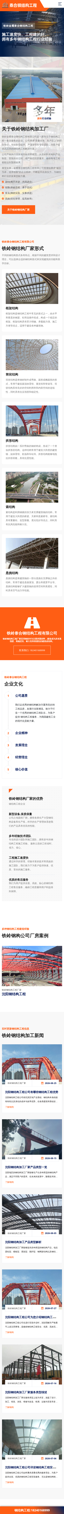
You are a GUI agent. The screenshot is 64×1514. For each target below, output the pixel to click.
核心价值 (21, 769)
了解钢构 (9, 1107)
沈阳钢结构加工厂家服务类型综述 (26, 1392)
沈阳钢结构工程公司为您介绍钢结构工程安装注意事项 (31, 1319)
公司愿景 (21, 695)
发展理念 (21, 745)
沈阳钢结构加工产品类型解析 (23, 1242)
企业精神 (21, 733)
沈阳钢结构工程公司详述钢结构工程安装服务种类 (31, 1469)
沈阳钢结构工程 (14, 993)
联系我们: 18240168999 (32, 650)
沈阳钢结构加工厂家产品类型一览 (26, 1167)
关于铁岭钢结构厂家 (18, 209)
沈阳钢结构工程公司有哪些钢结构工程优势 (31, 1092)
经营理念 (21, 757)
